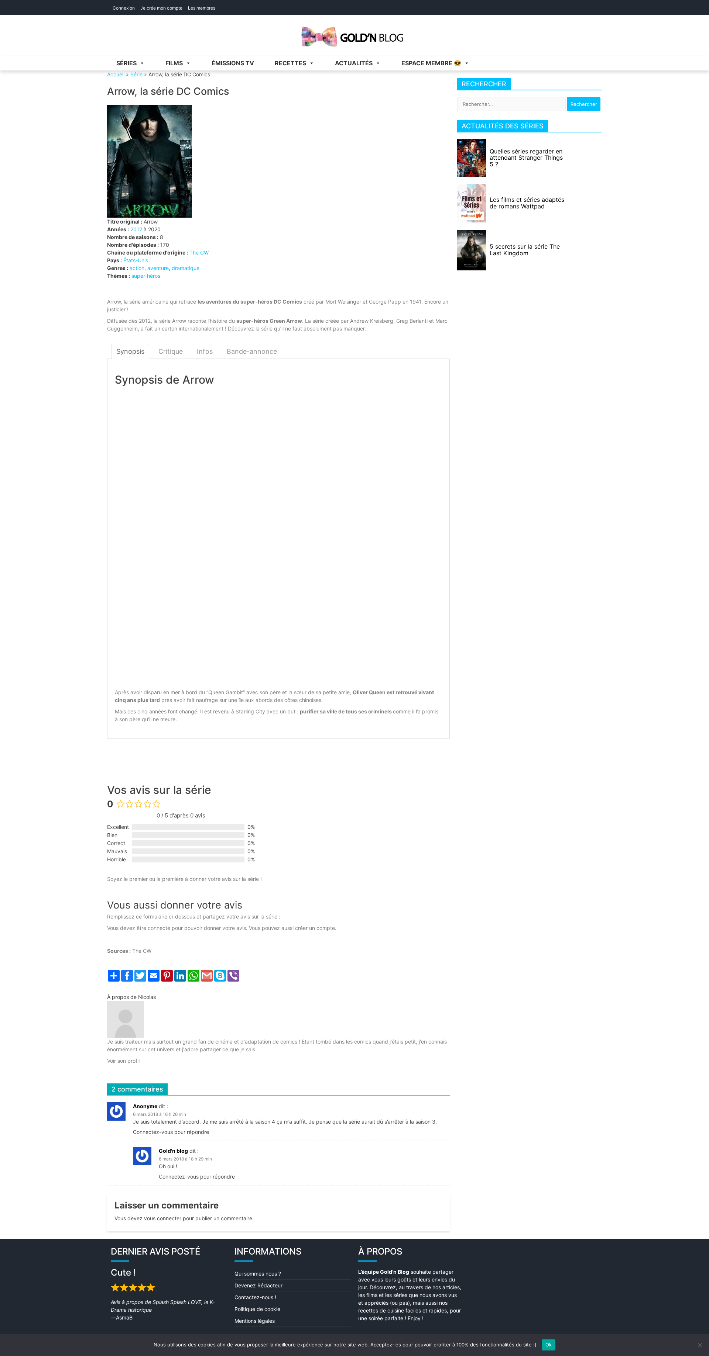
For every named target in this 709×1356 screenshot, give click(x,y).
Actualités (354, 63)
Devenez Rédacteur (258, 1285)
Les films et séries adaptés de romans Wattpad (527, 203)
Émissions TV (233, 63)
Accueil (115, 74)
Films (174, 63)
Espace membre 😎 (431, 63)
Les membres (201, 8)
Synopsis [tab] (130, 351)
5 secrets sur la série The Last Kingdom (525, 250)
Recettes (290, 63)
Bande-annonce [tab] (252, 351)
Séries (126, 63)
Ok (548, 1345)
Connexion (124, 8)
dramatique (185, 268)
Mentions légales (254, 1321)
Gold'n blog (173, 1151)
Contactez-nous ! (255, 1297)
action (137, 268)
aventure (158, 268)
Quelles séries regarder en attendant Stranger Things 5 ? (526, 158)
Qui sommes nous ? (257, 1273)
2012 (136, 229)
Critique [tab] (170, 351)
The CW (199, 252)
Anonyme (145, 1106)
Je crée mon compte (161, 8)
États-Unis (135, 260)
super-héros (145, 276)
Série (136, 74)
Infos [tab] (205, 351)
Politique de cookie (257, 1309)
